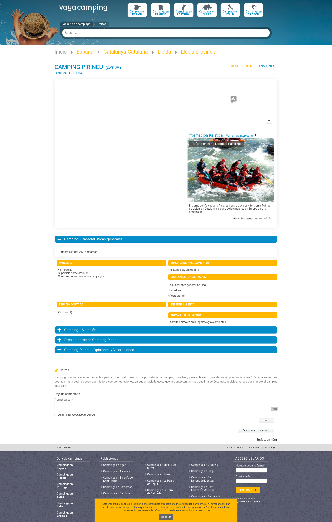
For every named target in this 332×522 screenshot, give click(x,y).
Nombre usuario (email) (251, 465)
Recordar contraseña (245, 498)
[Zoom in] (269, 115)
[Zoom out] (269, 120)
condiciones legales (83, 414)
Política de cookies (199, 510)
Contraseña (243, 476)
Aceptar (166, 517)
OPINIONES (266, 66)
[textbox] (166, 33)
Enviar (266, 420)
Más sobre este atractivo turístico (252, 218)
